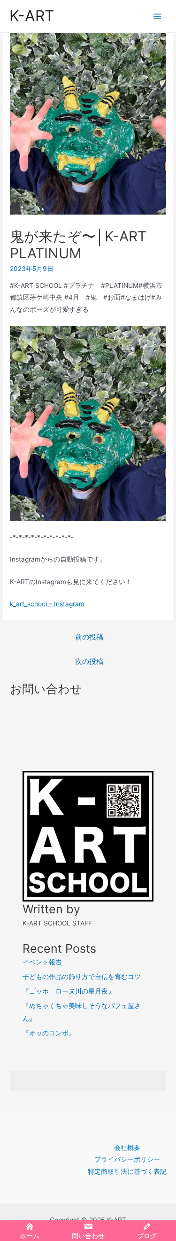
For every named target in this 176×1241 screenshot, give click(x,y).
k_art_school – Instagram (47, 604)
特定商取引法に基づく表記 (127, 1171)
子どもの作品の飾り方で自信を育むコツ (82, 976)
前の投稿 (89, 637)
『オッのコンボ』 (49, 1033)
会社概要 (127, 1147)
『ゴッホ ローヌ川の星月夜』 (69, 991)
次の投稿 (89, 661)
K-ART (31, 16)
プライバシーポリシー (127, 1159)
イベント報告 (42, 962)
